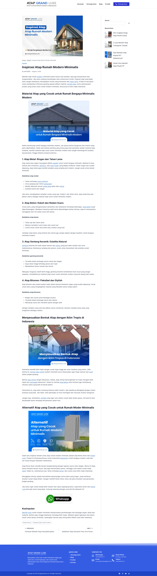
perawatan (48, 184)
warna (58, 245)
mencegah (34, 382)
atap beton (87, 207)
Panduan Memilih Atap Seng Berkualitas (39, 530)
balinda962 (27, 71)
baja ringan (55, 166)
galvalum (42, 166)
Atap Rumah (27, 522)
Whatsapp (99, 555)
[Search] (128, 23)
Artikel (24, 63)
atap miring (32, 380)
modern (40, 77)
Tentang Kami (91, 4)
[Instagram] (122, 573)
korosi (61, 471)
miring (62, 186)
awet (91, 372)
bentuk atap (71, 84)
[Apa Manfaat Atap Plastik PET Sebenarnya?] (108, 54)
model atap (47, 186)
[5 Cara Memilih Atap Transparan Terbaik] (108, 44)
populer (55, 163)
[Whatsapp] (93, 556)
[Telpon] (113, 560)
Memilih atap (26, 512)
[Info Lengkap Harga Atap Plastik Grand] (108, 34)
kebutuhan (64, 458)
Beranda (80, 4)
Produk (107, 4)
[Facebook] (119, 573)
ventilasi (44, 398)
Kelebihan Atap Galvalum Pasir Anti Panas (77, 530)
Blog (100, 4)
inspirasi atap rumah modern (42, 522)
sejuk (24, 471)
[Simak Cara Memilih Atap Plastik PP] (108, 65)
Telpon (118, 559)
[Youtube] (125, 573)
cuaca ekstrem (42, 181)
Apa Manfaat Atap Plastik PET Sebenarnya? (119, 55)
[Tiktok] (129, 573)
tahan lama (74, 81)
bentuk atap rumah (37, 372)
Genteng (25, 245)
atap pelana (64, 382)
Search (107, 20)
